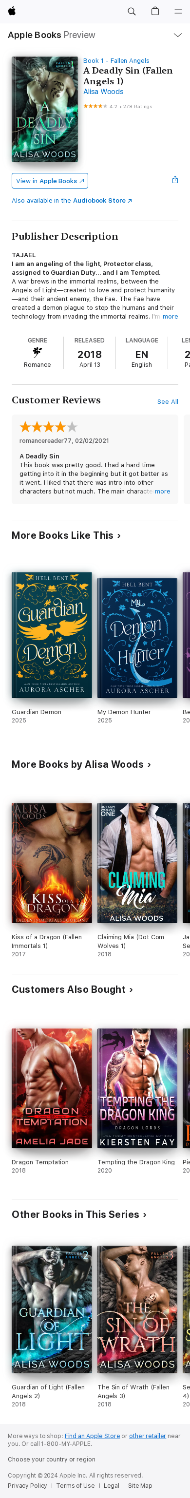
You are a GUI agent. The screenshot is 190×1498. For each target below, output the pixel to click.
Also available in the (69, 200)
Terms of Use (75, 1485)
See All (167, 401)
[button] (131, 11)
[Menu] (178, 11)
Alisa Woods (103, 91)
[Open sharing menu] (175, 181)
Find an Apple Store (92, 1436)
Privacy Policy (27, 1485)
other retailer (147, 1436)
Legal (111, 1485)
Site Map (140, 1485)
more (170, 316)
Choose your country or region (51, 1459)
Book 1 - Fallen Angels (116, 60)
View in (46, 181)
